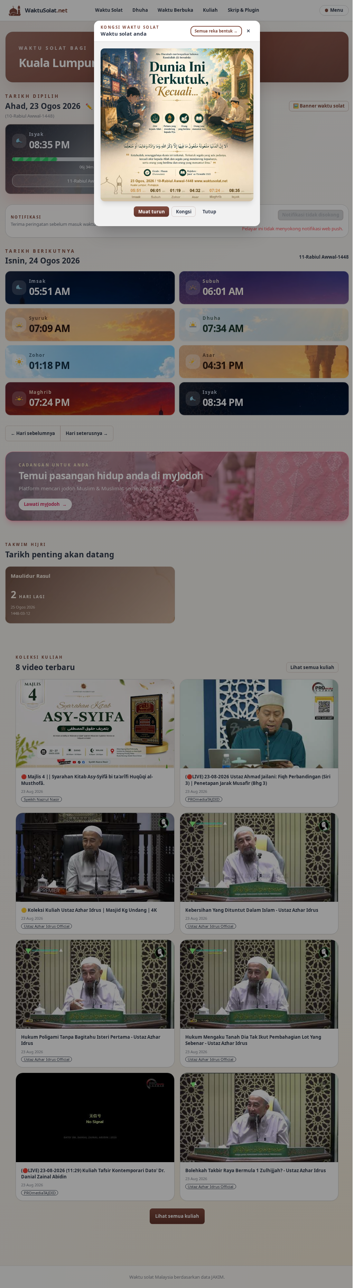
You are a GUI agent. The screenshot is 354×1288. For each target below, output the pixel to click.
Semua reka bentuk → (213, 31)
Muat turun (149, 212)
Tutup (206, 212)
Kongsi (181, 212)
